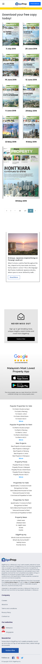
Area (26, 582)
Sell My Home (21, 542)
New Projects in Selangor (21, 449)
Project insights (35, 582)
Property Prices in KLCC (21, 474)
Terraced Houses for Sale (21, 493)
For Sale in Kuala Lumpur (21, 409)
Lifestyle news (21, 523)
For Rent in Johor (21, 432)
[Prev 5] (15, 211)
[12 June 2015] (31, 65)
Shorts (21, 528)
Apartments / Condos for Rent (21, 503)
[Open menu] (3, 4)
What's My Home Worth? (21, 540)
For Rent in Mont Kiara (21, 435)
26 (20, 211)
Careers (4, 600)
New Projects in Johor (21, 453)
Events (21, 530)
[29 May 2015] (31, 96)
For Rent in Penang (21, 430)
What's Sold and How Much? (21, 537)
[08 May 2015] (21, 172)
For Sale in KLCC (21, 419)
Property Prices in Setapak (21, 467)
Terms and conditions (9, 608)
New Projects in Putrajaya (21, 456)
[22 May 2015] (10, 127)
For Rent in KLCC (21, 437)
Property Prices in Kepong (21, 472)
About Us (5, 604)
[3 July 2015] (10, 34)
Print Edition (35, 4)
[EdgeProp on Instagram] (18, 657)
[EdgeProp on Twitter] (22, 657)
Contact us (5, 616)
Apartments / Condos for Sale (21, 486)
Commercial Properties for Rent (21, 513)
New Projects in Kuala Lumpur (21, 446)
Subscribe (21, 339)
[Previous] (7, 211)
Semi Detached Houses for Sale (21, 490)
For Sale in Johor (21, 414)
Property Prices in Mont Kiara (21, 470)
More (21, 421)
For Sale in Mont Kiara (21, 416)
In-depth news (21, 525)
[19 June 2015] (10, 65)
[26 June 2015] (31, 34)
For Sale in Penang (21, 411)
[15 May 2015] (31, 127)
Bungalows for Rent (21, 505)
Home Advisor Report (11, 582)
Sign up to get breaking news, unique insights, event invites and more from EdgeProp (21, 331)
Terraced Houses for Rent (21, 510)
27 (25, 211)
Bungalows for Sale (21, 488)
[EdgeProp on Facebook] (13, 657)
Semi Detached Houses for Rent (21, 508)
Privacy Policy (6, 612)
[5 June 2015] (10, 96)
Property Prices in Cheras (21, 465)
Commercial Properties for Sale (21, 495)
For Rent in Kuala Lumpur (21, 428)
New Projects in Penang (21, 451)
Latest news (21, 520)
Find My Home (21, 545)
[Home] (21, 3)
